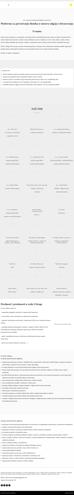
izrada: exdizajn (69, 493)
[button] (71, 5)
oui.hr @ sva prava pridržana (8, 493)
